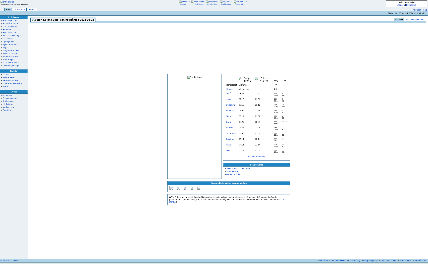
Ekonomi (6, 29)
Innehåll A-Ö (420, 260)
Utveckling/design (10, 66)
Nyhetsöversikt (8, 77)
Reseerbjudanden (10, 80)
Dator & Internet (9, 26)
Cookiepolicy (354, 260)
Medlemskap (7, 107)
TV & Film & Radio (10, 63)
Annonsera (7, 95)
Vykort (4, 86)
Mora (228, 116)
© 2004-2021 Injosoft (10, 260)
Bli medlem (411, 5)
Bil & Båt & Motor (9, 23)
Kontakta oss (7, 101)
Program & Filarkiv (10, 50)
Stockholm (231, 133)
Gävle (228, 122)
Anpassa (417, 10)
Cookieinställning (389, 260)
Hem (8, 9)
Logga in (401, 5)
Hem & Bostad (8, 32)
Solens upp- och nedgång (237, 168)
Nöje (4, 47)
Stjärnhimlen (231, 171)
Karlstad (230, 128)
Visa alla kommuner (415, 20)
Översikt (399, 20)
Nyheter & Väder (9, 44)
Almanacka (20, 9)
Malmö (229, 150)
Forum (32, 9)
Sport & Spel (7, 60)
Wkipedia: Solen (233, 174)
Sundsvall (230, 111)
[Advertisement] (228, 48)
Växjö (228, 145)
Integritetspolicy (370, 260)
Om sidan (6, 110)
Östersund (230, 105)
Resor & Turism (9, 53)
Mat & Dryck (7, 38)
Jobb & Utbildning (10, 35)
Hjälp (424, 10)
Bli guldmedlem (9, 98)
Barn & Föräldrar (9, 20)
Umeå (229, 99)
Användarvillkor (338, 260)
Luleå (228, 93)
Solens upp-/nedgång (11, 83)
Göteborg (230, 139)
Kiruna (229, 89)
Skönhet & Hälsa (9, 57)
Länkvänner (7, 104)
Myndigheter (7, 41)
